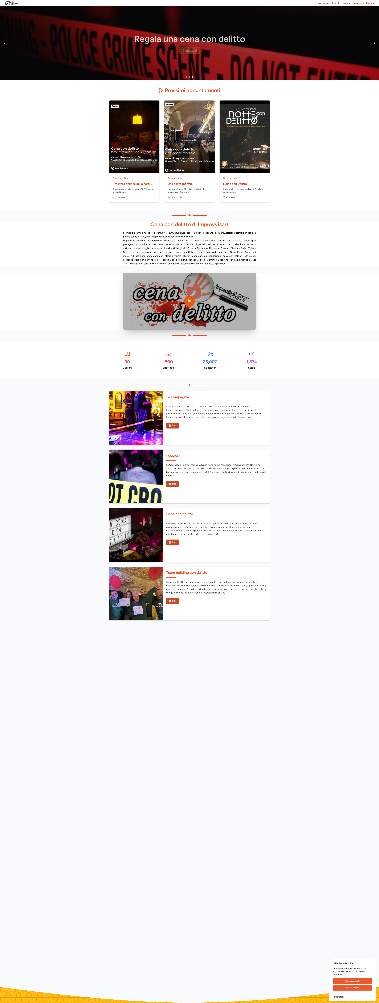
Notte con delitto (231, 178)
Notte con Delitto (235, 184)
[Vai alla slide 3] (192, 77)
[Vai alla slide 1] (186, 77)
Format (335, 3)
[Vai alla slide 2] (189, 77)
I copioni (347, 3)
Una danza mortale (180, 184)
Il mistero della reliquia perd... (132, 184)
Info (174, 425)
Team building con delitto (186, 572)
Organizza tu (358, 3)
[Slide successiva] (374, 43)
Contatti (370, 3)
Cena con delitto (120, 178)
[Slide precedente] (4, 43)
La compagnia (324, 3)
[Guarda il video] (189, 301)
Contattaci (189, 49)
